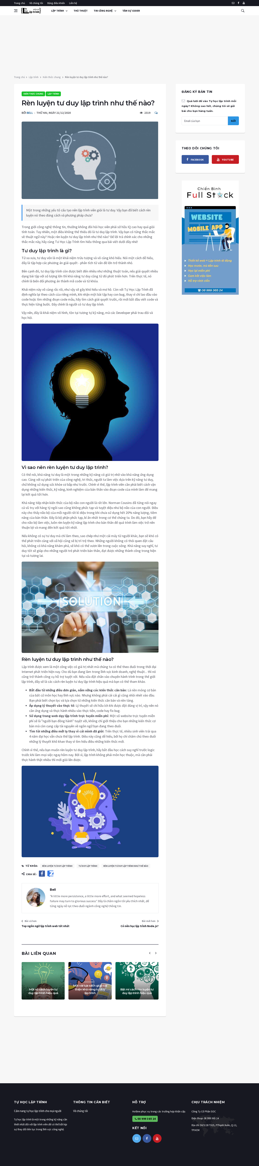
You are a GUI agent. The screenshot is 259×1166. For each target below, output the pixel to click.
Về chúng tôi (36, 3)
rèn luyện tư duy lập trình (57, 865)
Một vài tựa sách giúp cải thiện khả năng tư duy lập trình (90, 989)
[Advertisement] (129, 43)
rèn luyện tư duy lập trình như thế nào (125, 865)
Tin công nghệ (103, 10)
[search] (242, 10)
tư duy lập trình (87, 865)
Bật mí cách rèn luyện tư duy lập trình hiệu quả (137, 991)
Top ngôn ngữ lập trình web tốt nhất (45, 926)
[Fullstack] (210, 237)
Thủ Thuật (81, 10)
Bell (30, 113)
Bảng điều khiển (56, 3)
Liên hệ (73, 3)
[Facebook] (238, 3)
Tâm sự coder (131, 10)
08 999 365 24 (146, 1119)
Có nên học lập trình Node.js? (140, 926)
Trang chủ (19, 3)
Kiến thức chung (52, 77)
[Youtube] (244, 3)
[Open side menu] (15, 11)
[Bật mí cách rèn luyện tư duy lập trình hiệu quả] (137, 981)
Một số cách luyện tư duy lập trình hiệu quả (43, 991)
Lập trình (57, 10)
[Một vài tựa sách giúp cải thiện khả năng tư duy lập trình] (89, 981)
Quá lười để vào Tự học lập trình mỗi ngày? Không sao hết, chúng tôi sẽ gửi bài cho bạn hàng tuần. (209, 105)
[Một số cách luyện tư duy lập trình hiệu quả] (43, 981)
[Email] (233, 3)
